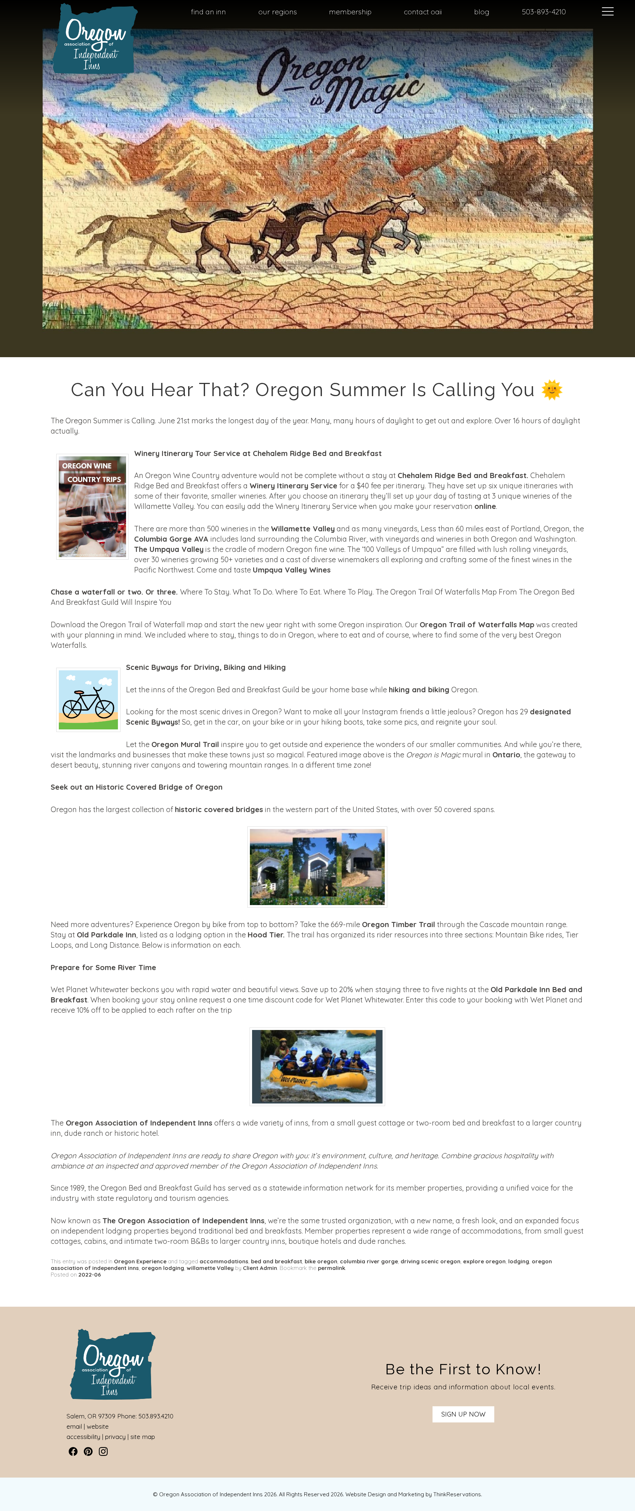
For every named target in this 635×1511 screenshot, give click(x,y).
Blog (481, 11)
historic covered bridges (219, 809)
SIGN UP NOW (463, 1414)
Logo (79, 12)
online (485, 506)
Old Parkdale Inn (106, 934)
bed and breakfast (276, 1261)
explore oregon (484, 1261)
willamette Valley (210, 1267)
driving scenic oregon (430, 1261)
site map (142, 1436)
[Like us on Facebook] (73, 1451)
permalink (331, 1267)
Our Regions (277, 11)
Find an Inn (208, 11)
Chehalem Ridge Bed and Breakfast (462, 475)
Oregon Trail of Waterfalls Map (477, 624)
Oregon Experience (140, 1261)
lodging (518, 1261)
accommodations (224, 1261)
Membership (350, 11)
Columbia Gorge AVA (171, 538)
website (98, 1426)
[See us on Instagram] (103, 1451)
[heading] (317, 390)
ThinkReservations (457, 1494)
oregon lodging (162, 1267)
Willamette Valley (303, 528)
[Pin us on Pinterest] (88, 1451)
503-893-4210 (544, 11)
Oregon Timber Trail (398, 924)
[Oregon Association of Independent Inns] (95, 74)
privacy (115, 1436)
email (74, 1426)
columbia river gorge (369, 1261)
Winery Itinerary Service (293, 485)
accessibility (83, 1436)
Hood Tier (265, 934)
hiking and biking (419, 689)
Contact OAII (423, 11)
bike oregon (321, 1261)
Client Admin (260, 1267)
